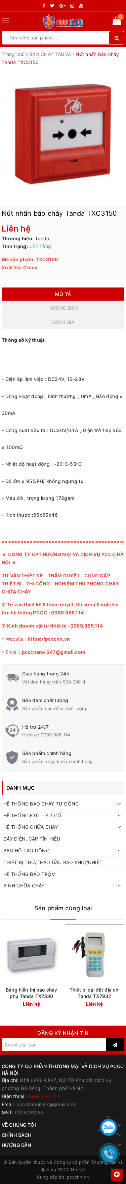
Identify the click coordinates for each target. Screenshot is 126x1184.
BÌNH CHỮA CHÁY (24, 885)
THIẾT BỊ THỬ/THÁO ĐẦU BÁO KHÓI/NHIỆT (52, 862)
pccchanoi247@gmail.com (46, 1104)
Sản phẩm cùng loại (63, 908)
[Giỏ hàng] (117, 22)
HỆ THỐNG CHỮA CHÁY (30, 827)
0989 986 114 (55, 734)
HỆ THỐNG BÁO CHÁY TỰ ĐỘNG (41, 804)
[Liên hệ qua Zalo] (108, 1127)
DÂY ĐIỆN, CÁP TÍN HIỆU (31, 839)
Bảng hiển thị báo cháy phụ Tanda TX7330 (31, 993)
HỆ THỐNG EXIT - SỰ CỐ (32, 815)
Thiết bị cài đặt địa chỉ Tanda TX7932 (94, 993)
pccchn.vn (78, 1177)
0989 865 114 (43, 1096)
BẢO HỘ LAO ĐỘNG (26, 850)
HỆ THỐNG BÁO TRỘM (29, 874)
